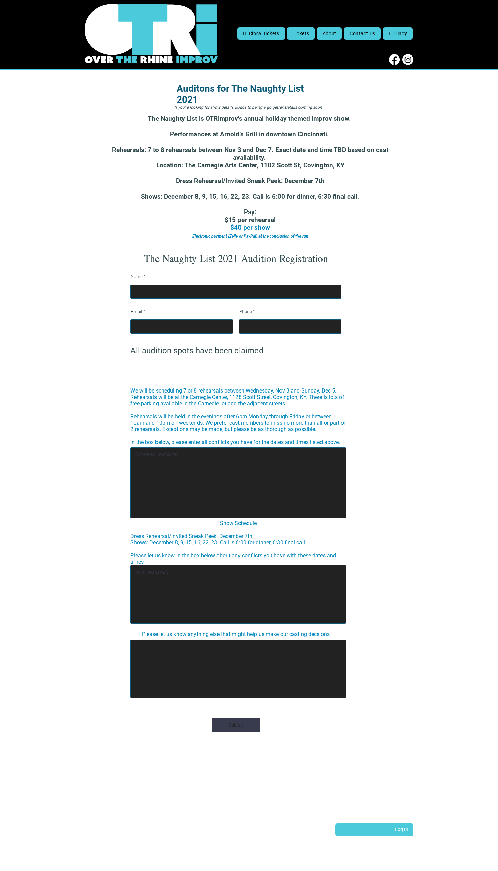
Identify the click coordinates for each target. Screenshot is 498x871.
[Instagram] (407, 59)
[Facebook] (394, 59)
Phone (245, 312)
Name (137, 277)
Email (136, 312)
